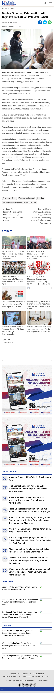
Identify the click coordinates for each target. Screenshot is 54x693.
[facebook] (40, 22)
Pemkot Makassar (26, 198)
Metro (12, 9)
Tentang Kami (14, 674)
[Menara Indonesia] (9, 5)
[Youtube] (27, 685)
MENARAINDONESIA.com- (27, 72)
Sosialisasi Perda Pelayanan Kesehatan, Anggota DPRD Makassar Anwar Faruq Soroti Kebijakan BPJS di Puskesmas (41, 216)
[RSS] (34, 685)
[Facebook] (19, 685)
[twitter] (45, 22)
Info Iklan (45, 676)
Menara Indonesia (15, 27)
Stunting (40, 198)
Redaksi (25, 674)
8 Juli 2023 (12, 23)
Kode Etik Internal (37, 674)
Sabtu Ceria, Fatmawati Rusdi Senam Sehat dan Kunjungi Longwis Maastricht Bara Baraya (13, 215)
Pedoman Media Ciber (11, 676)
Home (4, 9)
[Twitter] (23, 685)
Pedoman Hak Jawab (31, 676)
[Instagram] (31, 685)
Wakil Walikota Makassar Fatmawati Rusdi (20, 203)
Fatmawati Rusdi (9, 198)
